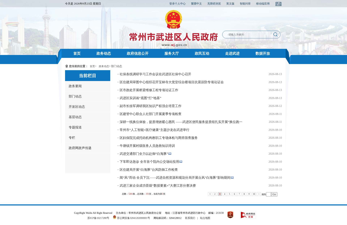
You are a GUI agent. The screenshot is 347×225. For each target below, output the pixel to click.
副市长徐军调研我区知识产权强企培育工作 (150, 106)
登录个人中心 (177, 3)
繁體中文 (196, 3)
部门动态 (75, 96)
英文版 (230, 3)
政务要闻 (75, 86)
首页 (77, 53)
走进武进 (232, 53)
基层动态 (75, 117)
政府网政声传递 (80, 148)
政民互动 (202, 53)
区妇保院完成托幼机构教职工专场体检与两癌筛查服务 (159, 138)
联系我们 (190, 218)
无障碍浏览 (214, 3)
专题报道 (75, 127)
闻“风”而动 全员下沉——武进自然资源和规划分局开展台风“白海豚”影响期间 (175, 177)
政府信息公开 (138, 53)
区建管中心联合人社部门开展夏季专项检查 (150, 114)
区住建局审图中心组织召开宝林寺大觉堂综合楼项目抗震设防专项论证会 (172, 82)
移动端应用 (263, 3)
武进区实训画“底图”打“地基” (140, 98)
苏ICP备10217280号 (99, 218)
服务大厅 (171, 53)
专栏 (72, 137)
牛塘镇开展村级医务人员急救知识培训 (147, 146)
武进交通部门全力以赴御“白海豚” (144, 154)
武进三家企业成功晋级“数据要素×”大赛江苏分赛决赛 (158, 185)
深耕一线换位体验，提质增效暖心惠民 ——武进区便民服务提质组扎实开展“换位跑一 (181, 122)
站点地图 (205, 218)
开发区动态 (77, 107)
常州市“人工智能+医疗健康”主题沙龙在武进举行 (154, 130)
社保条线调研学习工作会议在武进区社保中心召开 (155, 74)
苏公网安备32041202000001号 (133, 218)
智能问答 (245, 3)
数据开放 (263, 53)
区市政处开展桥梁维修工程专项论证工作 (149, 90)
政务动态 (104, 53)
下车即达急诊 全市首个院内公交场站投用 (149, 162)
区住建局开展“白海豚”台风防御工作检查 (149, 169)
